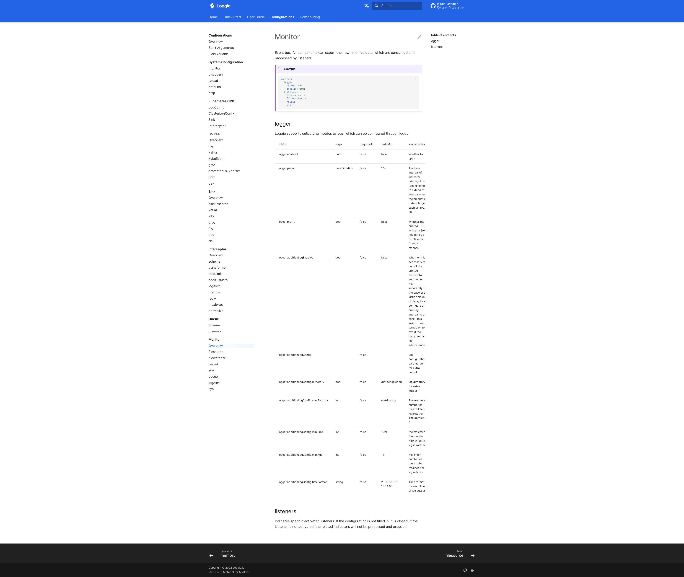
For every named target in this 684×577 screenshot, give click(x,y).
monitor (215, 68)
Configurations (282, 17)
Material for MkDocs (236, 572)
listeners (437, 46)
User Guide (256, 17)
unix (212, 177)
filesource (216, 352)
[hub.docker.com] (472, 569)
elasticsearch (218, 204)
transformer (218, 267)
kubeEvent (217, 159)
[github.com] (465, 569)
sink (212, 370)
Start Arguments (221, 48)
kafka (213, 152)
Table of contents (443, 35)
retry (212, 298)
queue (213, 376)
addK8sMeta (218, 280)
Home (213, 17)
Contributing (310, 17)
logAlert (215, 286)
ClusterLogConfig (222, 113)
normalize (216, 311)
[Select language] (366, 5)
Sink (212, 119)
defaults (215, 87)
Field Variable (219, 54)
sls (211, 241)
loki (211, 216)
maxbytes (216, 304)
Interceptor (217, 126)
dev (211, 183)
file (211, 146)
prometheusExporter (224, 171)
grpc (212, 165)
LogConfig (216, 107)
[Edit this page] (419, 37)
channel (215, 325)
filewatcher (217, 358)
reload (213, 80)
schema (214, 261)
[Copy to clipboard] (416, 79)
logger (435, 41)
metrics (214, 292)
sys (211, 389)
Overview (216, 41)
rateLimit (215, 274)
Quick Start (232, 17)
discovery (216, 74)
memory (215, 331)
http (212, 93)
